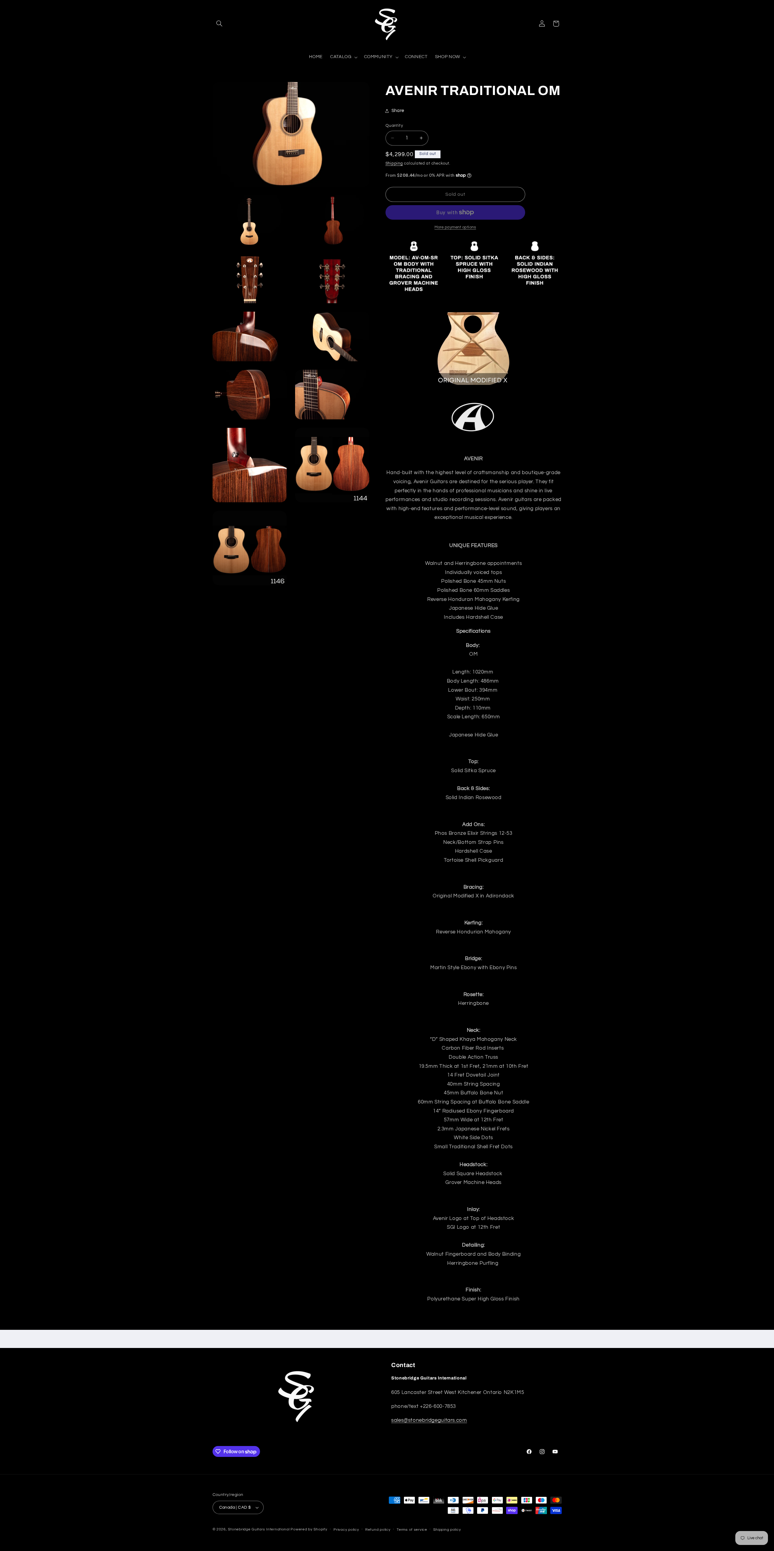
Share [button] (398, 110)
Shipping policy (447, 1529)
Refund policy (378, 1529)
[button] (219, 24)
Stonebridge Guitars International (258, 1529)
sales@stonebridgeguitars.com (429, 1420)
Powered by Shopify (309, 1529)
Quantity (394, 125)
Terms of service (412, 1529)
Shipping (394, 164)
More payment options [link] (455, 227)
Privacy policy (346, 1529)
